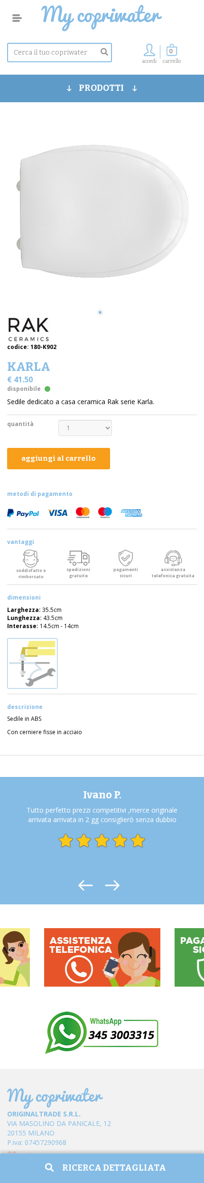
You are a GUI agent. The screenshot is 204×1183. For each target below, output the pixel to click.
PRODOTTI (102, 88)
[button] (171, 56)
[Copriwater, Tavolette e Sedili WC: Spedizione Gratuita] (101, 18)
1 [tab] (100, 312)
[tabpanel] (102, 212)
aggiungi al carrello (58, 458)
